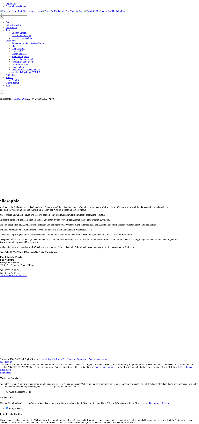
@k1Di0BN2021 (19, 99)
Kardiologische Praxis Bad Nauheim (58, 359)
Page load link (6, 362)
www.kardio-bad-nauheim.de (13, 275)
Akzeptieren (5, 372)
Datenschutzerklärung (99, 359)
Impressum (82, 359)
